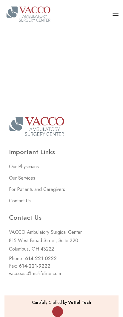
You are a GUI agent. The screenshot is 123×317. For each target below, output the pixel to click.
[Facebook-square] (57, 311)
